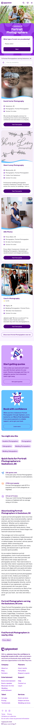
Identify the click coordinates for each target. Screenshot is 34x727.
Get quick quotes (17, 381)
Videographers (7, 446)
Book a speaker (6, 683)
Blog (2, 671)
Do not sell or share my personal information (15, 718)
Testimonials (5, 703)
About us (4, 668)
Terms (3, 714)
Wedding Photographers (22, 446)
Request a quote (23, 673)
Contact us (22, 683)
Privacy (9, 714)
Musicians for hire (7, 686)
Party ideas (22, 671)
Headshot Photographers (10, 441)
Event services (23, 698)
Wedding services (24, 703)
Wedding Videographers (9, 451)
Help (19, 681)
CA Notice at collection (8, 716)
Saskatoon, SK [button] (17, 26)
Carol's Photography (11, 298)
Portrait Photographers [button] (17, 31)
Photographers (26, 441)
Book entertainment (8, 681)
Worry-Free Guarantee (21, 417)
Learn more (17, 426)
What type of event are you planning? (16, 39)
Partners (4, 673)
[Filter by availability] (19, 62)
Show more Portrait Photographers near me (17, 334)
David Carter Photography (13, 101)
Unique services (23, 700)
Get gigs (4, 698)
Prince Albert (6, 640)
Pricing (3, 700)
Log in (20, 686)
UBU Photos (8, 232)
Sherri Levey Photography (13, 165)
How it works (22, 668)
